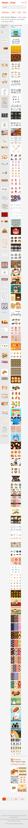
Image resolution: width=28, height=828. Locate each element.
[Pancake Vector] (16, 338)
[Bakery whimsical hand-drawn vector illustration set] (4, 208)
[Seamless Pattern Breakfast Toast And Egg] (16, 445)
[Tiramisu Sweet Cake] (16, 610)
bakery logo (5, 12)
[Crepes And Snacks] (16, 536)
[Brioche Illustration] (16, 693)
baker (25, 12)
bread (13, 12)
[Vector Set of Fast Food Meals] (16, 470)
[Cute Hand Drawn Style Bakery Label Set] (16, 140)
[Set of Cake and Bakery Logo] (16, 181)
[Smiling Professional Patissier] (16, 437)
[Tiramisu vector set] (16, 239)
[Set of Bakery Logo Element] (16, 148)
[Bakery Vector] (16, 41)
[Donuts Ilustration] (16, 272)
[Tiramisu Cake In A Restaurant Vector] (16, 602)
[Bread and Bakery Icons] (16, 82)
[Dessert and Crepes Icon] (16, 552)
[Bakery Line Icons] (16, 49)
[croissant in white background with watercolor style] (4, 373)
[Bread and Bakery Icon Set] (16, 124)
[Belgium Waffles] (16, 594)
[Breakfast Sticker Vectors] (16, 346)
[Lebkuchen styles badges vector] (16, 487)
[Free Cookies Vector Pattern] (16, 503)
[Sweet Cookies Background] (16, 511)
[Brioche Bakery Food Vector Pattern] (16, 132)
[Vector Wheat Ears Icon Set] (16, 742)
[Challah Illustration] (16, 701)
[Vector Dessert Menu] (16, 429)
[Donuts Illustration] (16, 280)
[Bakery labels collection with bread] (4, 282)
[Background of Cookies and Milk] (16, 421)
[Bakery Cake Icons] (16, 66)
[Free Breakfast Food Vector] (16, 561)
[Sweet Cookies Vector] (16, 322)
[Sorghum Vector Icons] (16, 396)
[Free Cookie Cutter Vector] (16, 214)
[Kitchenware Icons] (16, 569)
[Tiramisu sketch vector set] (16, 256)
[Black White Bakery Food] (16, 99)
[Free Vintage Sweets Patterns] (16, 618)
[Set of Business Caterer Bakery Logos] (16, 173)
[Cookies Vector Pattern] (16, 495)
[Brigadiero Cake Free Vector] (16, 297)
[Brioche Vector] (16, 388)
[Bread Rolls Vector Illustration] (16, 519)
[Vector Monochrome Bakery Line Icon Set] (4, 35)
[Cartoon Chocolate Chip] (16, 454)
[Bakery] (16, 33)
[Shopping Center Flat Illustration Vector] (16, 412)
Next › (16, 799)
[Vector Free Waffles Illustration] (16, 585)
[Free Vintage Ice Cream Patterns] (16, 676)
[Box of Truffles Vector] (16, 478)
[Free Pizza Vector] (16, 363)
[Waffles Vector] (16, 379)
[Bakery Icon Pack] (16, 107)
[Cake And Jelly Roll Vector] (16, 305)
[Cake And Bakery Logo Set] (16, 157)
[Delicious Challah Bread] (16, 734)
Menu (22, 2)
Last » (22, 799)
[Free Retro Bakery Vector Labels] (16, 115)
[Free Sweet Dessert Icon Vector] (16, 528)
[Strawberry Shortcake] (16, 231)
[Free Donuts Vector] (16, 198)
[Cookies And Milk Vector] (16, 313)
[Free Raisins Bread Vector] (16, 355)
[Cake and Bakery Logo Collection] (16, 165)
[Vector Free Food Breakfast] (16, 577)
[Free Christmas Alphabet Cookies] (16, 223)
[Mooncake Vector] (16, 544)
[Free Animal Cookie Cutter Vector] (16, 206)
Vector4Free (8, 2)
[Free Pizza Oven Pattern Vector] (16, 371)
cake (19, 12)
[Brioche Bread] (16, 264)
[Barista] (16, 462)
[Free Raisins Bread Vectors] (16, 330)
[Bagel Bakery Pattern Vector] (16, 58)
